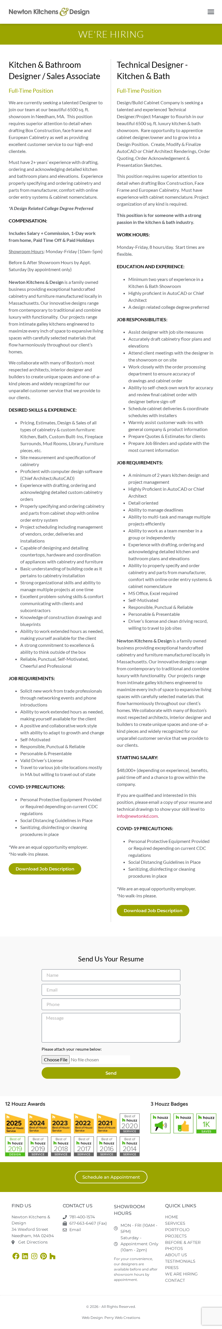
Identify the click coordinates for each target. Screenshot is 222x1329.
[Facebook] (16, 1256)
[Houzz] (53, 1256)
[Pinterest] (43, 1256)
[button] (211, 11)
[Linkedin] (25, 1256)
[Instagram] (34, 1256)
